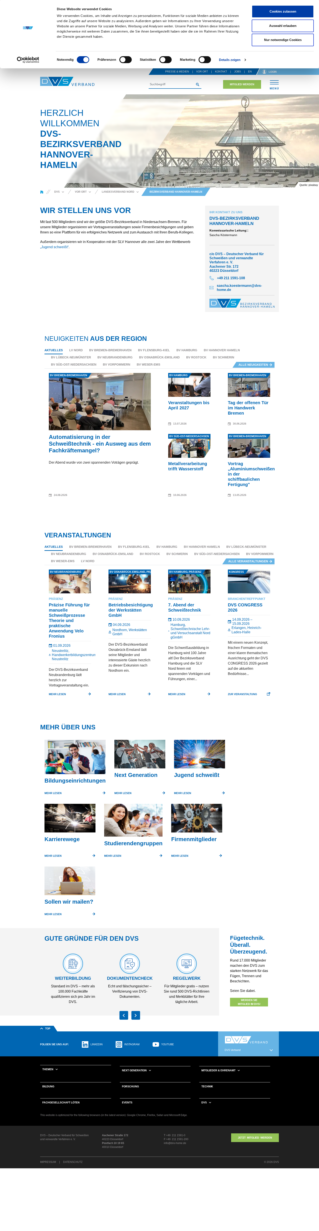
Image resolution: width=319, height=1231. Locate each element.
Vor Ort (202, 71)
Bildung (48, 1086)
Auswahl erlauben (282, 26)
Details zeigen (229, 60)
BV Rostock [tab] (196, 357)
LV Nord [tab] (76, 350)
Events (127, 1102)
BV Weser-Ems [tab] (148, 364)
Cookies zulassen (283, 11)
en (250, 71)
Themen (47, 1069)
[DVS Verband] (67, 81)
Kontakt (221, 71)
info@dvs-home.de (175, 1143)
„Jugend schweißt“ (54, 247)
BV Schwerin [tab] (223, 357)
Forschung (130, 1086)
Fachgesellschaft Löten (61, 1102)
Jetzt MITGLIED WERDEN (255, 1137)
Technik (207, 1086)
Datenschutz (72, 1162)
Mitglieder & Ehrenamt (218, 1070)
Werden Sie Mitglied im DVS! (249, 1002)
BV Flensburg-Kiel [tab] (154, 350)
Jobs (237, 71)
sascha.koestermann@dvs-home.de (239, 288)
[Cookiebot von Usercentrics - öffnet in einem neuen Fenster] (28, 60)
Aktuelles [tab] (53, 350)
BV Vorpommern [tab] (116, 364)
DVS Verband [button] (233, 1050)
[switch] (125, 59)
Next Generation (134, 1070)
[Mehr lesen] (75, 759)
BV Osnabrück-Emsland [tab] (159, 357)
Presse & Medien (177, 71)
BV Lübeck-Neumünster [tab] (71, 357)
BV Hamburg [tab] (186, 350)
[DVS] (41, 192)
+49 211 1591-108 (231, 278)
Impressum (48, 1162)
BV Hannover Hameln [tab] (222, 350)
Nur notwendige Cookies (283, 40)
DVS (204, 1102)
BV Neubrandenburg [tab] (115, 357)
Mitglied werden (242, 84)
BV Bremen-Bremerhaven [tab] (110, 350)
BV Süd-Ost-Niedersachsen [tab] (73, 364)
